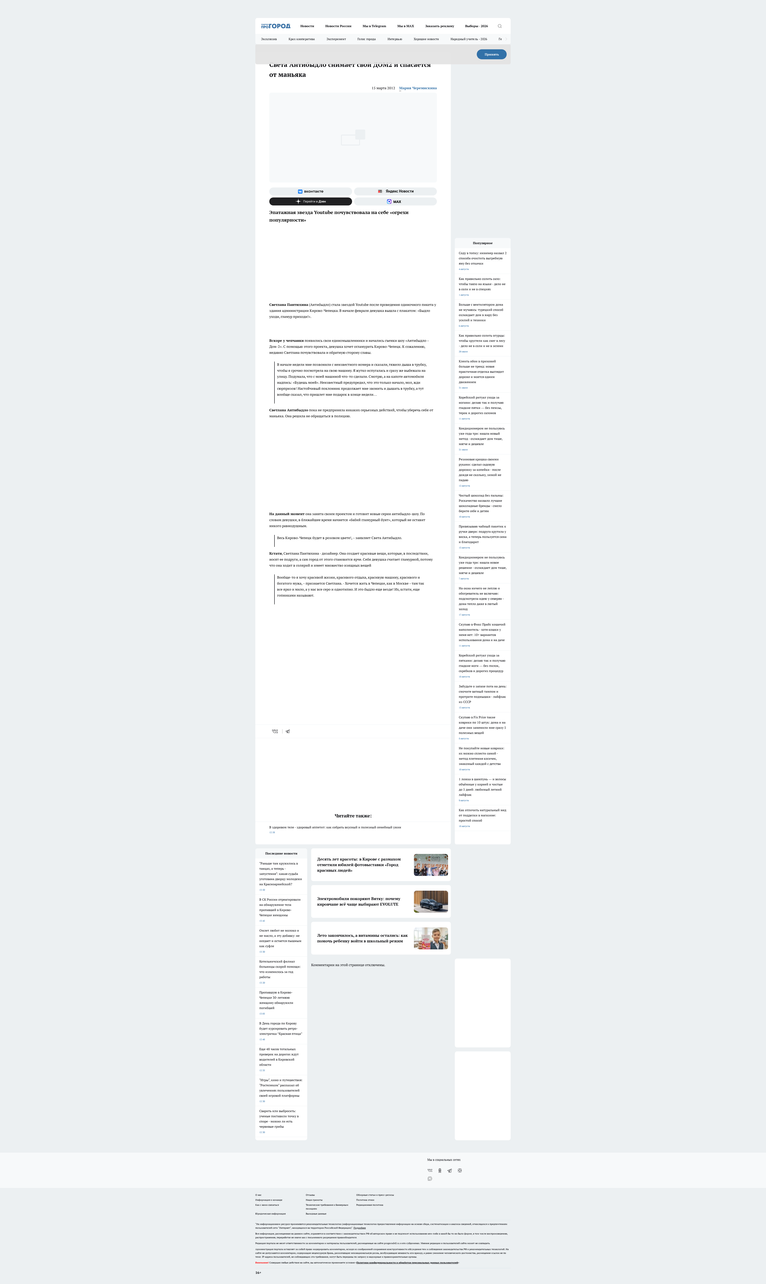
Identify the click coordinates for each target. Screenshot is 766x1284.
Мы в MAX (405, 26)
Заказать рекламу (439, 26)
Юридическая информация (270, 1213)
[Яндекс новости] (395, 191)
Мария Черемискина (418, 88)
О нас (258, 1194)
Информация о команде (268, 1199)
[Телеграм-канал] (450, 1171)
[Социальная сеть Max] (395, 201)
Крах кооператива (302, 39)
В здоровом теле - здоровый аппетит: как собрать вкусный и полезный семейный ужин (335, 829)
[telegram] (289, 731)
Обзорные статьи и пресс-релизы (375, 1194)
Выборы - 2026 (476, 26)
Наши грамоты (314, 1199)
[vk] (275, 731)
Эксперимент (336, 39)
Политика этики (365, 1199)
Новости (307, 26)
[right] (506, 39)
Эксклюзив (269, 39)
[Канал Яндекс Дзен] (310, 201)
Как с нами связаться (267, 1204)
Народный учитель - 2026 (469, 39)
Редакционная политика (369, 1204)
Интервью (395, 39)
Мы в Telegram (374, 26)
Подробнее (359, 1227)
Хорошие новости (426, 39)
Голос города (366, 39)
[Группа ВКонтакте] (310, 191)
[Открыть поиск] (500, 26)
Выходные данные (316, 1213)
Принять (492, 54)
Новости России (338, 26)
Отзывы (310, 1194)
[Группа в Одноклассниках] (440, 1171)
